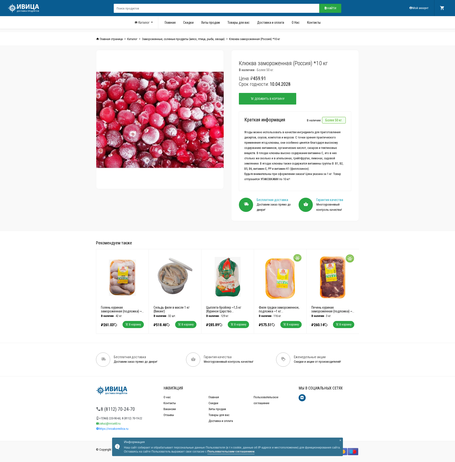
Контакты (314, 22)
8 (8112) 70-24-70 (118, 409)
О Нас (296, 22)
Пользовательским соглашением (231, 451)
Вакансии (170, 409)
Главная (170, 22)
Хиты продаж (210, 22)
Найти (331, 8)
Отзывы (169, 415)
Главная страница (111, 39)
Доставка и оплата (270, 22)
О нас (167, 397)
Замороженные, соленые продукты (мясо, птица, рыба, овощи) (183, 39)
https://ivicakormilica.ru (113, 428)
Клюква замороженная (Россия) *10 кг (254, 39)
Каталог (144, 22)
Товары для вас (239, 22)
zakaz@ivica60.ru (110, 423)
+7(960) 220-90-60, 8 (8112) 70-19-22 (120, 418)
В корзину (134, 324)
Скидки (188, 22)
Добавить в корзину (269, 99)
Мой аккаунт (420, 8)
